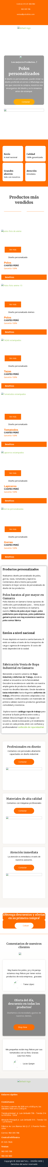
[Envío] (6, 151)
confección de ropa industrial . (31, 727)
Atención (32, 171)
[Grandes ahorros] (6, 167)
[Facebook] (17, 20)
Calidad (31, 154)
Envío (7, 154)
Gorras (8, 542)
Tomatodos (11, 429)
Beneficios (9, 277)
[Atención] (29, 167)
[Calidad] (29, 151)
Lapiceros (10, 486)
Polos (7, 262)
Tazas (7, 371)
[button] (24, 34)
